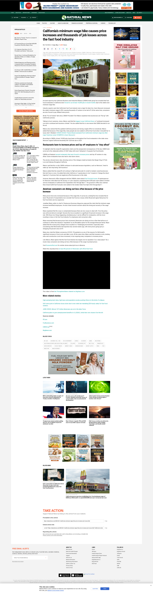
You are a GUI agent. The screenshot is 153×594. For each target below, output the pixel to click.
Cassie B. (52, 394)
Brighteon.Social (121, 551)
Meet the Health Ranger (72, 551)
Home (12, 12)
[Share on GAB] (67, 49)
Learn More (95, 588)
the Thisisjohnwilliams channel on (69, 291)
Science (103, 23)
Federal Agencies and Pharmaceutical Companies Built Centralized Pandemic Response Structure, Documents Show (25, 64)
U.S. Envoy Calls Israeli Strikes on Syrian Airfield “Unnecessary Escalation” (25, 70)
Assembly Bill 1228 (56, 52)
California (88, 52)
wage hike (63, 55)
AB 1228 (48, 52)
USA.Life (119, 567)
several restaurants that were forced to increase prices (73, 154)
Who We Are (69, 549)
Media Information (70, 559)
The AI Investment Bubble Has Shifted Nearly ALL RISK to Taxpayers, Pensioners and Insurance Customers (33, 170)
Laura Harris (52, 419)
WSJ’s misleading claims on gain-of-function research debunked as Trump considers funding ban (53, 397)
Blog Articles (95, 561)
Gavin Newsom (83, 54)
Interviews (34, 12)
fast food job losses (91, 178)
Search (140, 12)
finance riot (75, 54)
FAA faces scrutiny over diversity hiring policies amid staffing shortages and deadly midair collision (98, 423)
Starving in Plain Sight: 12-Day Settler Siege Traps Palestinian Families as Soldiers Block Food (25, 105)
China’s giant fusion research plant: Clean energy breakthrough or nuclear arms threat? (99, 397)
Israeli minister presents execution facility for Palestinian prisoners (24, 98)
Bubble (74, 52)
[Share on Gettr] (71, 49)
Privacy (48, 580)
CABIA (83, 52)
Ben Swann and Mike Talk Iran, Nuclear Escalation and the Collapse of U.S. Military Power (19, 157)
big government (67, 52)
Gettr (118, 559)
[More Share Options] (74, 49)
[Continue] (46, 558)
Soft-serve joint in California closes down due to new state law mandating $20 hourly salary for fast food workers (53, 486)
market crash (100, 54)
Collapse (55, 54)
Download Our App (120, 12)
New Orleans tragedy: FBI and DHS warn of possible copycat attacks (76, 421)
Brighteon (18, 12)
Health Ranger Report (19, 140)
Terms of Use (69, 567)
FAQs (134, 12)
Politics (44, 23)
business (78, 52)
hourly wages (92, 54)
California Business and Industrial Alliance (55, 343)
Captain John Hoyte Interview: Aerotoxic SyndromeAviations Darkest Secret (31, 179)
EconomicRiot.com (51, 245)
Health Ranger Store (97, 553)
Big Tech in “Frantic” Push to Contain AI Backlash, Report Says (26, 38)
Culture (52, 23)
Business (49, 27)
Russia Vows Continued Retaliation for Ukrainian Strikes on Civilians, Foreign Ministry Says (25, 56)
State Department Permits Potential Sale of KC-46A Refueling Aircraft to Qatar (25, 92)
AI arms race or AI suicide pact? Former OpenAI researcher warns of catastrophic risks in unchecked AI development (76, 398)
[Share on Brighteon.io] (48, 49)
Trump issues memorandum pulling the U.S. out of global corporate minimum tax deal (53, 422)
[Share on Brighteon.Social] (45, 49)
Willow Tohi (75, 394)
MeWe (118, 563)
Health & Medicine (63, 23)
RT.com (45, 319)
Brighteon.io (120, 549)
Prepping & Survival (92, 23)
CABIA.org (46, 327)
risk (59, 55)
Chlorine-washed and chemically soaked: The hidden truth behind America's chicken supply (24, 84)
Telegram (119, 553)
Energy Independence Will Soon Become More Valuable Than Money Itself (18, 169)
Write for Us (69, 557)
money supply (50, 55)
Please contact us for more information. (52, 535)
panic (56, 55)
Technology (112, 23)
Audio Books (42, 12)
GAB (118, 565)
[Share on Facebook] (52, 49)
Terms (52, 580)
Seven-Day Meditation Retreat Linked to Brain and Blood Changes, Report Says (25, 77)
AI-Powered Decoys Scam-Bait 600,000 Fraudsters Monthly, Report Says (25, 44)
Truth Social (120, 557)
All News (94, 551)
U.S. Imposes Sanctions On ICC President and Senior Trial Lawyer (24, 50)
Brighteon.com (47, 330)
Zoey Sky (55, 45)
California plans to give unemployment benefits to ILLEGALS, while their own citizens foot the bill (73, 312)
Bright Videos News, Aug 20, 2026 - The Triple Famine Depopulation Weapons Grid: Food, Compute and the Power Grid (19, 181)
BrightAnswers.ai (109, 12)
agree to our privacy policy (56, 590)
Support (68, 555)
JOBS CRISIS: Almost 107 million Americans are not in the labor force (64, 309)
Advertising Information (72, 561)
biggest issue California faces (85, 121)
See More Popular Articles (26, 111)
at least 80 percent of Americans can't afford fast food (76, 249)
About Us (129, 12)
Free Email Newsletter (71, 553)
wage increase (71, 55)
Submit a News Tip (70, 563)
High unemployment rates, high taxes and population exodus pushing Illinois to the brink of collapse (73, 300)
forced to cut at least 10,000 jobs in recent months (80, 103)
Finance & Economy (77, 23)
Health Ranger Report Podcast (99, 555)
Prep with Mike (26, 12)
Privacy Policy (69, 565)
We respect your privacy (18, 561)
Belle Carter (98, 419)
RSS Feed (94, 563)
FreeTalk (119, 561)
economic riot (62, 54)
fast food (69, 54)
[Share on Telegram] (59, 49)
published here (61, 582)
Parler (118, 555)
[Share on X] (56, 49)
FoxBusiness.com (48, 323)
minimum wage (79, 346)
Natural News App (96, 557)
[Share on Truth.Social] (63, 49)
